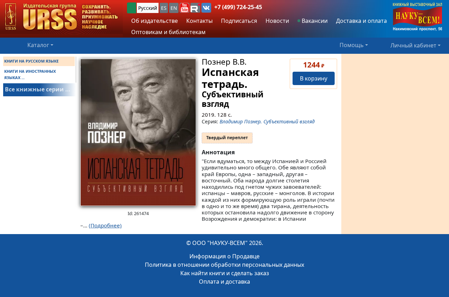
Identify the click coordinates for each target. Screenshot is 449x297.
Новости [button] (277, 21)
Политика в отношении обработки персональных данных (224, 265)
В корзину (313, 78)
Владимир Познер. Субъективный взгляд (267, 121)
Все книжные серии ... (38, 89)
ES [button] (164, 8)
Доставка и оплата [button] (361, 21)
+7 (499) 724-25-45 (238, 7)
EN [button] (173, 8)
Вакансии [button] (314, 21)
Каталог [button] (38, 45)
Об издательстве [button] (154, 21)
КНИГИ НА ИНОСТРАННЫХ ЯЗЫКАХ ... (30, 74)
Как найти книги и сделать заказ (224, 273)
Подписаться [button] (239, 21)
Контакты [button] (199, 21)
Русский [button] (147, 8)
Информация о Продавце (224, 256)
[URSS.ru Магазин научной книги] (61, 17)
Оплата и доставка (224, 281)
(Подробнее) (105, 225)
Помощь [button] (352, 45)
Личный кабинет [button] (413, 45)
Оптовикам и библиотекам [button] (168, 32)
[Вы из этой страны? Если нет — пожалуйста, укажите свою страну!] (131, 7)
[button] (184, 8)
